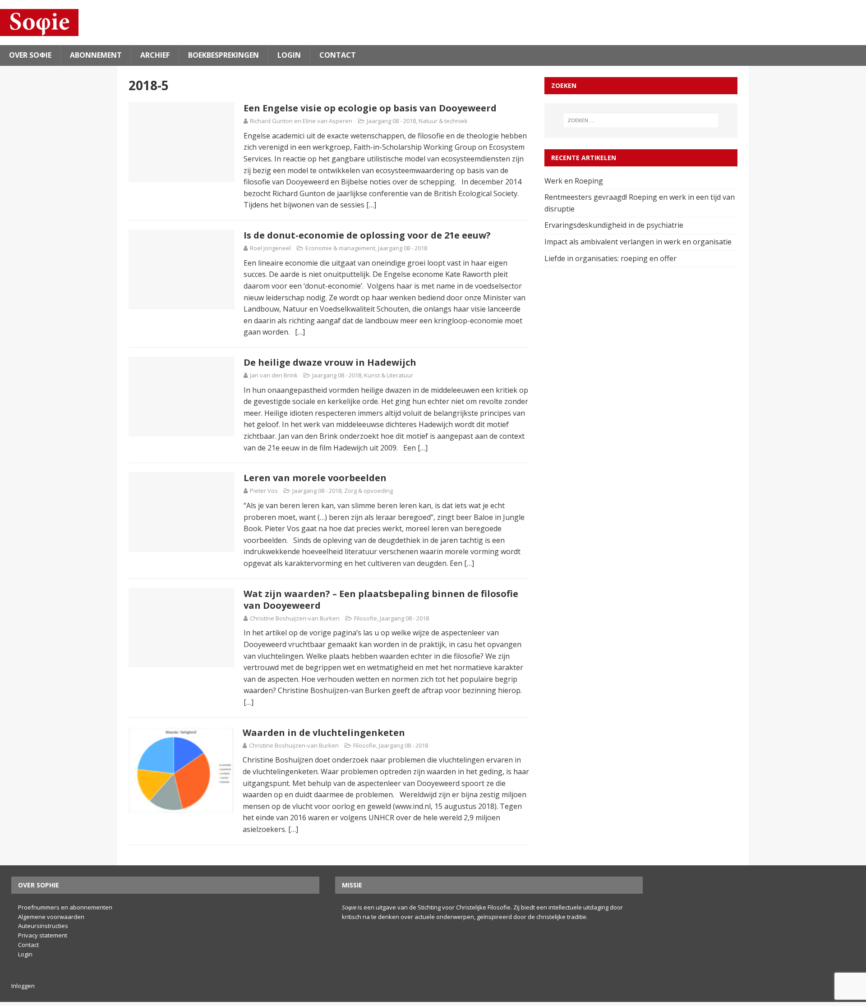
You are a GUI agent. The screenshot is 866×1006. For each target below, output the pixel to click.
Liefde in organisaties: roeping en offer (611, 258)
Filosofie (365, 618)
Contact (337, 55)
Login (289, 55)
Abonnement (96, 55)
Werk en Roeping (574, 181)
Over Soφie (30, 55)
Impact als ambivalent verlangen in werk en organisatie (638, 242)
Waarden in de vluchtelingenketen (324, 732)
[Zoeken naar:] (641, 120)
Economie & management (340, 248)
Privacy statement (42, 935)
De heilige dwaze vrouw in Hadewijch (330, 362)
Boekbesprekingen (223, 55)
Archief (155, 55)
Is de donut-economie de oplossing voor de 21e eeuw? (367, 235)
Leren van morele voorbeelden (315, 478)
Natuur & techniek (443, 121)
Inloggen (23, 986)
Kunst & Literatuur (388, 375)
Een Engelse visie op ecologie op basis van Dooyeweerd (370, 108)
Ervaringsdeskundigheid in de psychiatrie (614, 225)
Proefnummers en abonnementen (65, 907)
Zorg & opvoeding (368, 491)
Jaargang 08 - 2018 (391, 121)
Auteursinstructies (43, 926)
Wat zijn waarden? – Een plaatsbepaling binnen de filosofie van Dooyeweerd (381, 599)
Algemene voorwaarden (51, 917)
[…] (371, 205)
